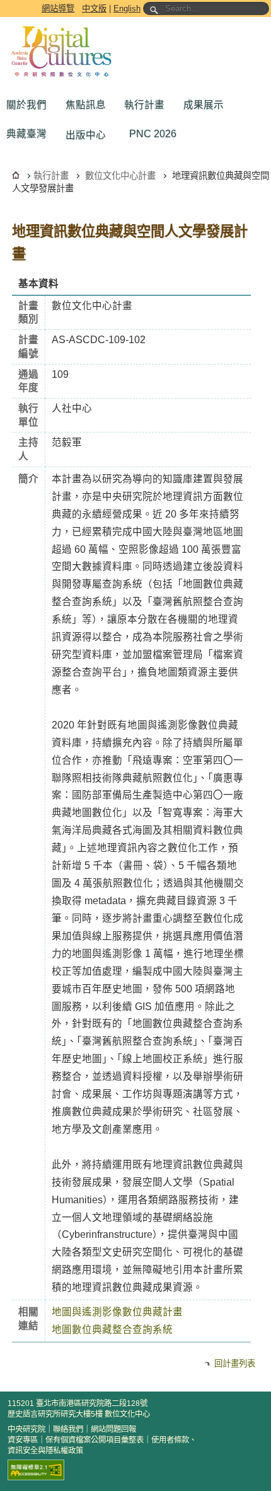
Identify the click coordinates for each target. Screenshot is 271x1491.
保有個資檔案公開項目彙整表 (94, 1440)
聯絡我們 (68, 1429)
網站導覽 (58, 8)
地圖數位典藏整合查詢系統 (112, 1329)
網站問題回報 (113, 1429)
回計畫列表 (234, 1363)
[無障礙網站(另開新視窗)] (36, 1470)
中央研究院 (26, 1429)
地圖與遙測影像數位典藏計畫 (117, 1312)
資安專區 (23, 1440)
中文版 (94, 8)
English (127, 8)
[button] (29, 105)
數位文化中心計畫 (120, 176)
